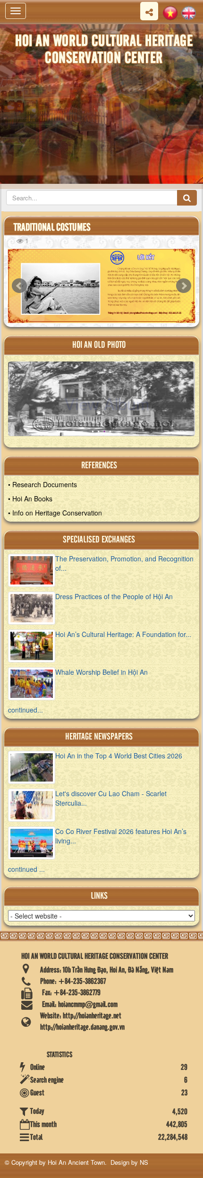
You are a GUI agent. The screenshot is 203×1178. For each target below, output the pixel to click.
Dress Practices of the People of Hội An (114, 596)
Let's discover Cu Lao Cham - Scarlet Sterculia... (111, 798)
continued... (25, 709)
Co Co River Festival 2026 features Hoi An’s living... (120, 835)
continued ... (26, 869)
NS (144, 1162)
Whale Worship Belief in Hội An (101, 672)
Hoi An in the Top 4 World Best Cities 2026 (118, 755)
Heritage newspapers (99, 737)
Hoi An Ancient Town (76, 1162)
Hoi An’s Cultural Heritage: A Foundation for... (123, 634)
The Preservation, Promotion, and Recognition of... (124, 563)
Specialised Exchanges (99, 540)
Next (183, 285)
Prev (19, 285)
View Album (107, 403)
